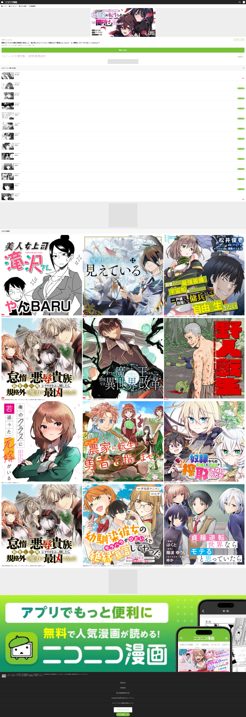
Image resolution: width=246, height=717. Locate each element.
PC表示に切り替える (123, 710)
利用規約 (123, 688)
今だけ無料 (24, 6)
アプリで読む (121, 714)
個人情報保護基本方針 (123, 693)
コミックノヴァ (8, 39)
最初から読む (123, 50)
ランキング (14, 6)
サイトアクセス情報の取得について (123, 703)
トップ (5, 6)
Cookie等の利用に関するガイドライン (123, 698)
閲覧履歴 (33, 6)
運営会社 (123, 683)
